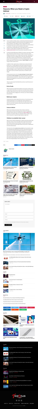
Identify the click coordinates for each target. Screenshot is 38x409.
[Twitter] (4, 46)
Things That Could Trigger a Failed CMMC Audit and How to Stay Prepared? (10, 195)
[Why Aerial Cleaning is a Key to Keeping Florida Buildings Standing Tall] (10, 162)
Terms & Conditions (24, 403)
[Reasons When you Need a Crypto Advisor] (19, 28)
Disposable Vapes (12, 274)
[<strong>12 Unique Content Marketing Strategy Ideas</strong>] (10, 332)
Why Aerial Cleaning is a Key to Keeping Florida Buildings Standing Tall (10, 168)
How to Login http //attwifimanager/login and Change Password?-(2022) (21, 385)
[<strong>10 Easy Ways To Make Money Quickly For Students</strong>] (27, 319)
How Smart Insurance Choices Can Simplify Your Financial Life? (10, 181)
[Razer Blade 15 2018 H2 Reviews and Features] (5, 377)
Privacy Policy (17, 403)
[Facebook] (4, 43)
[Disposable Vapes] (5, 276)
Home (4, 4)
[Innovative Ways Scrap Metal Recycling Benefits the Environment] (27, 175)
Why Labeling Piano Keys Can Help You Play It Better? (10, 325)
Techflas (24, 405)
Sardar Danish (8, 13)
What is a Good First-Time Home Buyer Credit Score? (26, 195)
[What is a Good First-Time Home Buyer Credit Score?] (27, 189)
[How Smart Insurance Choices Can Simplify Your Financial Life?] (10, 175)
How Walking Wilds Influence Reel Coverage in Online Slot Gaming (20, 257)
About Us (6, 403)
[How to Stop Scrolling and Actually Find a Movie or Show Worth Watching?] (5, 267)
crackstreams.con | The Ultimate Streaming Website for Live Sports (20, 380)
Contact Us (11, 403)
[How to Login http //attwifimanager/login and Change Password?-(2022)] (5, 386)
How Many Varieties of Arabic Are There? (16, 284)
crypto (7, 141)
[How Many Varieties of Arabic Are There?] (5, 286)
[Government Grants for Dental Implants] (5, 281)
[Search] (34, 1)
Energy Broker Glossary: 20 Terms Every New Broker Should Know (26, 168)
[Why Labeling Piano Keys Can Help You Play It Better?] (10, 319)
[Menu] (3, 1)
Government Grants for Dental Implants (15, 279)
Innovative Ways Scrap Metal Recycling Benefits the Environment (26, 181)
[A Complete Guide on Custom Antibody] (5, 291)
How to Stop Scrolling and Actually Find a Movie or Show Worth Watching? (21, 266)
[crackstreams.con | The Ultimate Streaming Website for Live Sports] (5, 382)
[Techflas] (19, 1)
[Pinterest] (4, 50)
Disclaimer (32, 403)
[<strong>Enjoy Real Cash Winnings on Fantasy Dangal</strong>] (5, 372)
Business (6, 4)
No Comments (20, 13)
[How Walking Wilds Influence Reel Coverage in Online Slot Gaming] (5, 258)
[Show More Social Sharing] (33, 16)
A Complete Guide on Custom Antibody (15, 289)
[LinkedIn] (4, 48)
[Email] (4, 53)
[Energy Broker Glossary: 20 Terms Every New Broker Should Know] (27, 162)
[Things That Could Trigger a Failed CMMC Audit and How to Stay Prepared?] (10, 189)
